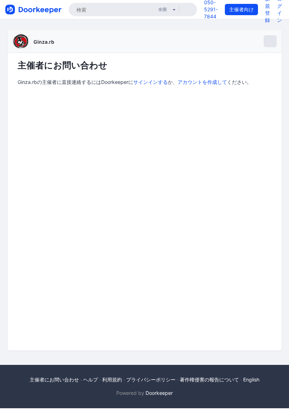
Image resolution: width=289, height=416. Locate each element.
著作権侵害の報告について (209, 380)
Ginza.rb (43, 42)
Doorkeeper (159, 393)
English (251, 380)
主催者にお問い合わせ (54, 380)
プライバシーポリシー (151, 380)
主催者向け (241, 9)
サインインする (150, 82)
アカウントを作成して (202, 82)
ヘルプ (90, 380)
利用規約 (112, 380)
